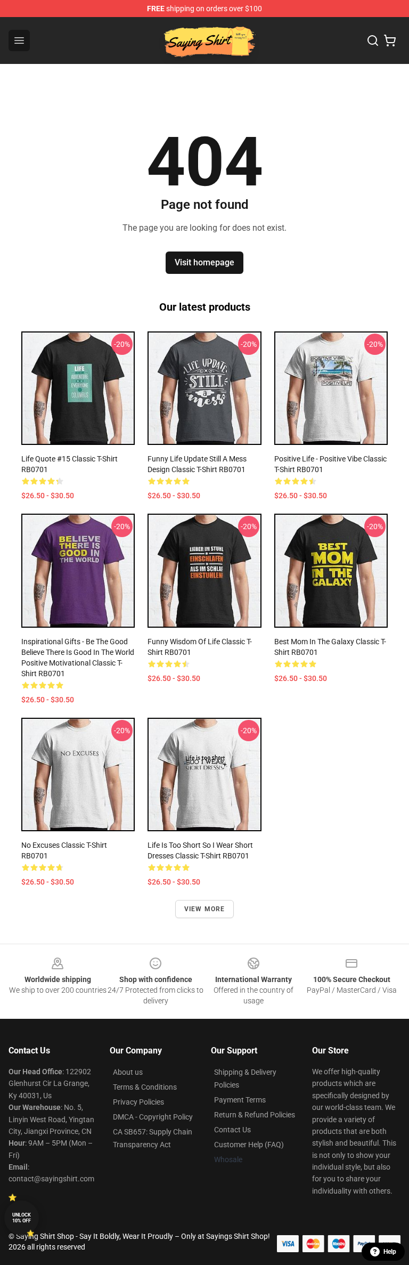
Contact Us (232, 1129)
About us (128, 1072)
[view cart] (389, 40)
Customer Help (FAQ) (249, 1144)
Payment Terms (240, 1100)
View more (204, 909)
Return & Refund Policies (254, 1114)
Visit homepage (204, 262)
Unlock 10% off (21, 1217)
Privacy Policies (138, 1102)
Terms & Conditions (145, 1087)
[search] (372, 40)
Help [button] (389, 1251)
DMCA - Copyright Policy (153, 1117)
